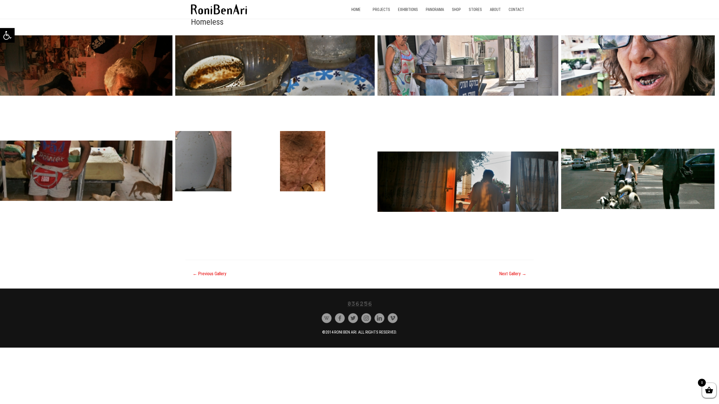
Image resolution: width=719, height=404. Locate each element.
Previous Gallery (209, 273)
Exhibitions (408, 9)
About (495, 9)
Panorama (435, 9)
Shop (456, 9)
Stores (475, 9)
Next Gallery (512, 273)
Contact (516, 9)
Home (356, 9)
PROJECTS (381, 9)
